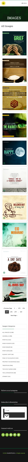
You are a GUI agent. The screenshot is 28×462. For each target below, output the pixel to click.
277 (7, 312)
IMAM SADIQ (6, 350)
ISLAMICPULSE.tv (11, 453)
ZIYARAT (4, 376)
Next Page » (14, 315)
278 (11, 312)
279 (15, 312)
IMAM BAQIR (6, 347)
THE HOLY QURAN (7, 369)
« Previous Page (7, 308)
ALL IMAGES (5, 332)
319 (21, 312)
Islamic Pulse (7, 3)
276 (24, 308)
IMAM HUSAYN (6, 343)
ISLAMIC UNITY (6, 354)
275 (19, 308)
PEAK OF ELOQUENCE (8, 358)
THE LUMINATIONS (7, 372)
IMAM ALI (5, 339)
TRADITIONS (6, 365)
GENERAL (5, 336)
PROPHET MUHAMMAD (9, 361)
